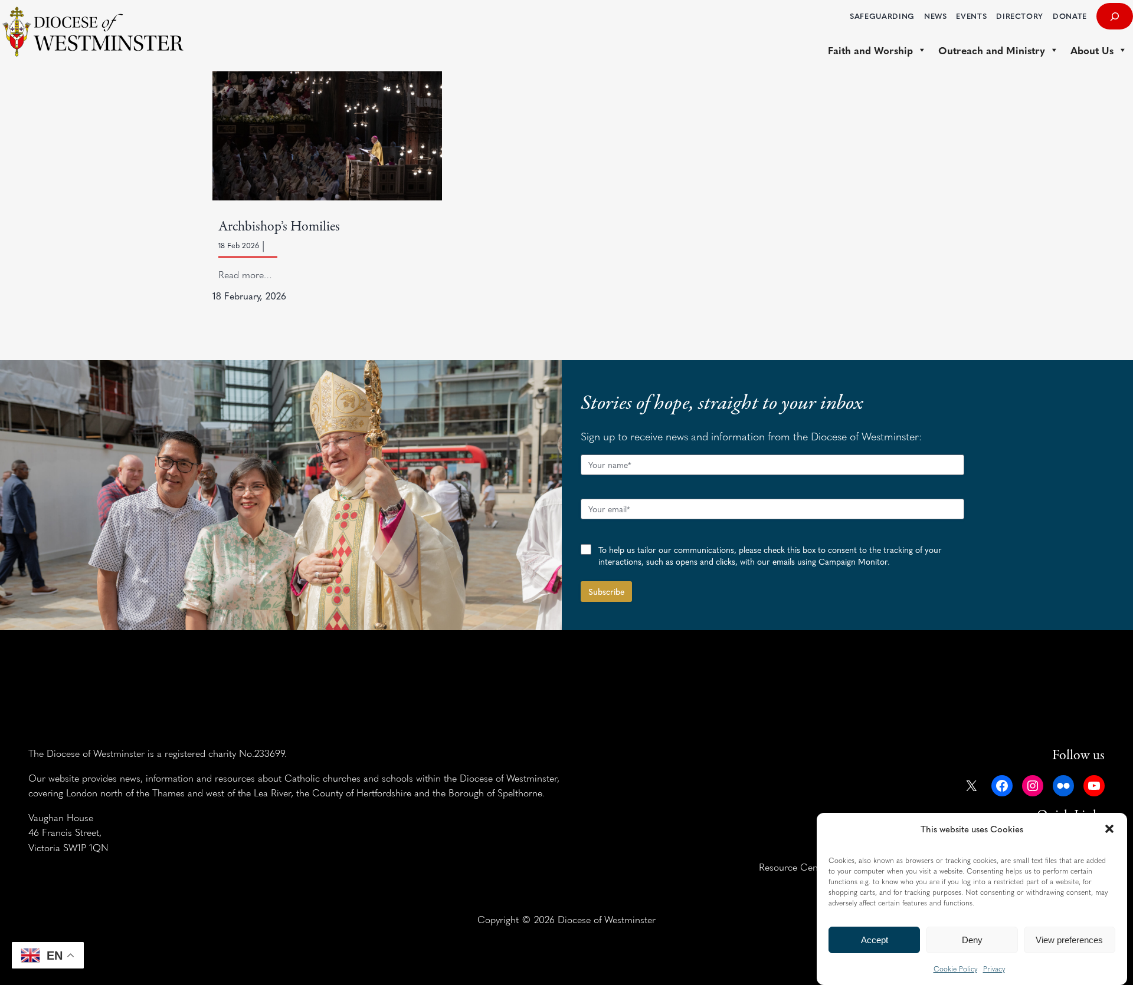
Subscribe (606, 591)
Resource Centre (794, 866)
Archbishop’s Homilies (279, 226)
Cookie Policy (955, 968)
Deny (972, 940)
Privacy (994, 968)
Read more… (245, 274)
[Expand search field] (1114, 16)
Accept (874, 940)
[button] (1109, 829)
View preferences (1069, 940)
